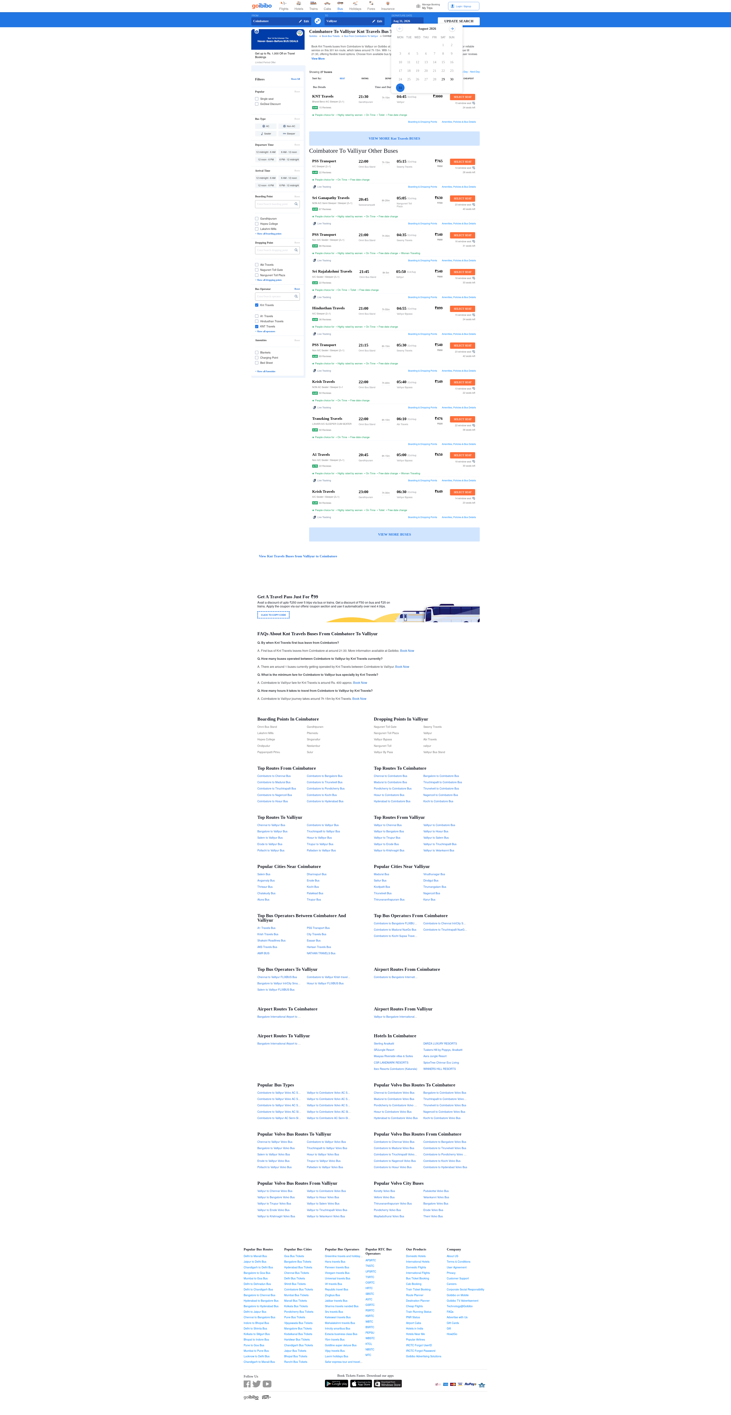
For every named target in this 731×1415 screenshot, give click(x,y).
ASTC (369, 1299)
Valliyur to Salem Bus (436, 837)
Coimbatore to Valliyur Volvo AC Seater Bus (283, 1105)
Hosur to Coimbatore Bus (389, 795)
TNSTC (370, 1266)
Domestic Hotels (416, 1256)
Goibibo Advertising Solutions (423, 1356)
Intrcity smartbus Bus (337, 1328)
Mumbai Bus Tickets (296, 1295)
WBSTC (370, 1338)
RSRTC (370, 1310)
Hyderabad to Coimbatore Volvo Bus (396, 1118)
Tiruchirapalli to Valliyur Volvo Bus (327, 1148)
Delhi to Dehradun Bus (257, 1284)
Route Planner (414, 1295)
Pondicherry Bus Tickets (298, 1311)
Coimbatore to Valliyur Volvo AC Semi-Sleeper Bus (287, 1099)
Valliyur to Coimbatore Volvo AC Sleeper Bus (333, 1111)
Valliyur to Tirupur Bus (387, 837)
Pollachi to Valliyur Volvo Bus (274, 1167)
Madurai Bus (381, 874)
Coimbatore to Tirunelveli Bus (324, 782)
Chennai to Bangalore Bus (259, 1317)
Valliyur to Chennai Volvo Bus (274, 1191)
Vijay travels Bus (335, 1351)
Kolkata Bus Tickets (296, 1306)
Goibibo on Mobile (458, 1295)
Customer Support (458, 1278)
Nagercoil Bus (431, 893)
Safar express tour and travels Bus (346, 1362)
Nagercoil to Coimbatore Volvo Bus (444, 1111)
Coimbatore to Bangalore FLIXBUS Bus (397, 923)
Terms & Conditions (458, 1261)
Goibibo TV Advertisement (462, 1300)
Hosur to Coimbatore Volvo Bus (393, 1111)
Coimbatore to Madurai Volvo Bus (394, 1148)
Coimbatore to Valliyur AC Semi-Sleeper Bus (284, 1118)
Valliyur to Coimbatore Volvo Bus (326, 1191)
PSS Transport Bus (318, 928)
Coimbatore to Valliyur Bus (323, 825)
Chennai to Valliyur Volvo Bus (274, 1142)
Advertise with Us (457, 1317)
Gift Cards (453, 1323)
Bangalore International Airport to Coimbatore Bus (287, 1016)
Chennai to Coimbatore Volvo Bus (394, 1092)
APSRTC (371, 1260)
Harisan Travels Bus (319, 947)
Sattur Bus (380, 880)
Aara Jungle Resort (435, 1056)
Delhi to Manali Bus (255, 1256)
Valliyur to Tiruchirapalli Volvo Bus (327, 1210)
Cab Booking (413, 1284)
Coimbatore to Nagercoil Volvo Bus (395, 1161)
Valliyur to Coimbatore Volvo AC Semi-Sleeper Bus (337, 1099)
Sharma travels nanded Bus (341, 1306)
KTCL (369, 1344)
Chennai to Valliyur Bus (271, 825)
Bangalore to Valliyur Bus (272, 831)
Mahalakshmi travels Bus (340, 1323)
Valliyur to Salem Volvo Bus (323, 1203)
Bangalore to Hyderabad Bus (261, 1306)
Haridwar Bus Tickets (297, 1339)
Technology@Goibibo (460, 1306)
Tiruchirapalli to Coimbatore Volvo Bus (446, 1099)
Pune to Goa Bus (254, 1345)
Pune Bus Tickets (294, 1317)
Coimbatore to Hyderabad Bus (325, 801)
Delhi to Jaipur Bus (255, 1311)
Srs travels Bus (334, 1311)
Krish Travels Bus (267, 934)
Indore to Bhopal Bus (256, 1323)
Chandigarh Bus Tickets (298, 1345)
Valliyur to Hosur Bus (435, 831)
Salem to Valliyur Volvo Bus (273, 1154)
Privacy (451, 1273)
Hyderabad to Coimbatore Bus (392, 801)
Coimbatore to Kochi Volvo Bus (441, 1161)
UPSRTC (371, 1271)
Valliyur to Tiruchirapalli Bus (439, 844)
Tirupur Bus (314, 899)
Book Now (407, 650)
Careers (451, 1284)
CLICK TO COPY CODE (273, 615)
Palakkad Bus (315, 893)
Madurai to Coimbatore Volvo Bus (394, 1099)
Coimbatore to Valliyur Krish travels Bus (330, 977)
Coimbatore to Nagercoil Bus (274, 795)
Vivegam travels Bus (337, 1273)
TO (326, 15)
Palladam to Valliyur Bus (321, 850)
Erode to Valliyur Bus (269, 844)
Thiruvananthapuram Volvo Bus (393, 1203)
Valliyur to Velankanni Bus (438, 850)
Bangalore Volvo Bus (435, 1203)
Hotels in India (414, 1328)
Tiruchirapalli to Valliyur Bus (323, 831)
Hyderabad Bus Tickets (298, 1267)
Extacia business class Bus (341, 1334)
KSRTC (370, 1316)
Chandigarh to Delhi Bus (258, 1267)
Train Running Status (418, 1311)
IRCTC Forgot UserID (419, 1345)
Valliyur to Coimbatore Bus (439, 825)
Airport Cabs (413, 1323)
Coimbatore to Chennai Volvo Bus (394, 1142)
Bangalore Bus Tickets (297, 1261)
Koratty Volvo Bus (384, 1191)
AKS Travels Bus (267, 947)
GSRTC (370, 1305)
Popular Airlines (415, 1339)
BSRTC (370, 1327)
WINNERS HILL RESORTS (439, 1069)
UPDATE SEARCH (458, 21)
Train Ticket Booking (418, 1289)
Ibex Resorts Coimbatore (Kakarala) (395, 1069)
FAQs (450, 1311)
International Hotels (417, 1261)
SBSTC (370, 1294)
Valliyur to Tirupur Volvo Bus (274, 1203)
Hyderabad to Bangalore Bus (261, 1300)
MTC (368, 1355)
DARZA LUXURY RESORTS (440, 1043)
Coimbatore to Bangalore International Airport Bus (404, 977)
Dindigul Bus (430, 880)
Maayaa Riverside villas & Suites (393, 1056)
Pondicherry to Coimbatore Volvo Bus (396, 1105)
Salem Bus (263, 874)
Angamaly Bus (266, 880)
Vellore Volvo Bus (384, 1197)
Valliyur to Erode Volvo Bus (273, 1210)
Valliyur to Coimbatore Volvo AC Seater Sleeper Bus (338, 1092)
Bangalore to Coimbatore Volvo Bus (444, 1092)
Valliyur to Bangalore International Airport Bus (401, 1016)
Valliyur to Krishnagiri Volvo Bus (276, 1216)
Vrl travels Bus (333, 1284)
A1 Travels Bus (266, 928)
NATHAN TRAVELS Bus (321, 953)
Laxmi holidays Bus (336, 1356)
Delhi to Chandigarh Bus (258, 1289)
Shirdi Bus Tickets (295, 1284)
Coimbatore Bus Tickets (298, 1289)
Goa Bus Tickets (294, 1256)
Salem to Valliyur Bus (270, 837)
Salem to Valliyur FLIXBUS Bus (275, 989)
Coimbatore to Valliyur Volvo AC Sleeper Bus (284, 1111)
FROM (255, 15)
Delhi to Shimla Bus (255, 1328)
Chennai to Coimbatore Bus (390, 776)
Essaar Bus (314, 940)
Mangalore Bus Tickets (298, 1328)
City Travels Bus (316, 934)
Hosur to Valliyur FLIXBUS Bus (325, 983)
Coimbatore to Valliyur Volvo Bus (326, 1142)
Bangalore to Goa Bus (257, 1273)
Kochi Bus (313, 887)
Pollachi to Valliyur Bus (270, 850)
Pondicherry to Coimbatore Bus (393, 788)
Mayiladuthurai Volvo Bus (389, 1216)
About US (452, 1256)
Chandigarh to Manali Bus (259, 1362)
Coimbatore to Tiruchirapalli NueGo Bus (447, 929)
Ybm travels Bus (335, 1339)
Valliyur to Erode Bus (386, 844)
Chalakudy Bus (266, 893)
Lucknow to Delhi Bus (257, 1356)
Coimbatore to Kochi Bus (322, 795)
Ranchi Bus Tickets (295, 1362)
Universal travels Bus (337, 1278)
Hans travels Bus (335, 1261)
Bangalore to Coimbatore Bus (441, 776)
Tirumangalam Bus (434, 887)
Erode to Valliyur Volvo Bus (273, 1161)
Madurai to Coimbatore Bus (390, 782)
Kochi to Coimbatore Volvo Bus (441, 1118)
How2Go (452, 1334)
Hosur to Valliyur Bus (319, 837)
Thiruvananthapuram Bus (389, 899)
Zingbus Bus (332, 1295)
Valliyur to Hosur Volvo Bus (323, 1197)
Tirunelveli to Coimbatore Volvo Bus (444, 1105)
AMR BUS (263, 953)
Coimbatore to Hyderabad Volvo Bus (445, 1167)
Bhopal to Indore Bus (256, 1339)
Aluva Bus (263, 899)
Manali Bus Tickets (295, 1300)
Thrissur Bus (265, 887)
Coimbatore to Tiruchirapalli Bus (276, 788)
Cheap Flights (414, 1306)
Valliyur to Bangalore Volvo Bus (276, 1197)
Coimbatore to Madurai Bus (273, 782)
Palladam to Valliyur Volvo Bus (325, 1167)
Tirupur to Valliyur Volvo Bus (324, 1161)
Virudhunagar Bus (434, 874)
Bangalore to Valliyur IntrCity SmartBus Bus (283, 983)
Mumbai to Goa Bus (256, 1278)
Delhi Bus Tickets (294, 1278)
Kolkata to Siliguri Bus (257, 1334)
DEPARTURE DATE (402, 15)
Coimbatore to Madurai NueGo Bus (395, 929)
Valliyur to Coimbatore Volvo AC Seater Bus (333, 1105)
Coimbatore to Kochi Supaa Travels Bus (398, 936)
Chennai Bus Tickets (296, 1273)
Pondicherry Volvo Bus (387, 1210)
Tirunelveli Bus (383, 893)
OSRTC (370, 1282)
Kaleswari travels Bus (338, 1317)
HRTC (369, 1288)
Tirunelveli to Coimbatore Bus (441, 788)
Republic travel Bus (336, 1289)
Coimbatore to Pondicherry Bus (326, 788)
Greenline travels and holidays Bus (346, 1256)
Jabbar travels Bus (336, 1300)
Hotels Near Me (415, 1334)
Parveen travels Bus (337, 1267)
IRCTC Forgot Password (420, 1351)
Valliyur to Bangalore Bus (389, 831)
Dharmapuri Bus (316, 874)
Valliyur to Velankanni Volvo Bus (326, 1216)
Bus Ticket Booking (417, 1278)
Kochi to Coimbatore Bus (438, 801)
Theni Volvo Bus (433, 1216)
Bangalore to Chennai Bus (259, 1295)
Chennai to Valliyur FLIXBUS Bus (277, 977)
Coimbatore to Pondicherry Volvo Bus (445, 1154)
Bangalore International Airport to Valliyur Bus (284, 1043)
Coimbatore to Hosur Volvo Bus (393, 1167)
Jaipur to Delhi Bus (255, 1261)
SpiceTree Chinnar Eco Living (441, 1062)
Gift (449, 1328)
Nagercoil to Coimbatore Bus (440, 795)
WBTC (369, 1321)
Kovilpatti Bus (382, 887)
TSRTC (370, 1277)
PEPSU (370, 1332)
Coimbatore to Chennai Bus (274, 776)
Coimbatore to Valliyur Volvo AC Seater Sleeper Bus (288, 1092)
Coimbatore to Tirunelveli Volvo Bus (444, 1148)
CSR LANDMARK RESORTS (391, 1062)
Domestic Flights (416, 1267)
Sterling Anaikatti (384, 1043)
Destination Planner (418, 1300)
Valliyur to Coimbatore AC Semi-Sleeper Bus (333, 1118)
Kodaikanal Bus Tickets (298, 1334)
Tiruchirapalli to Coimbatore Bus (442, 782)
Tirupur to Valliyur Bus (320, 844)
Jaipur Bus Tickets (295, 1351)
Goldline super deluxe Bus (341, 1345)
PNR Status (413, 1317)
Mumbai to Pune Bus (256, 1351)
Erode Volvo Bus (433, 1210)
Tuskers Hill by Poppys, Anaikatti (442, 1050)
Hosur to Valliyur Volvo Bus (323, 1154)
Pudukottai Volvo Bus (436, 1191)
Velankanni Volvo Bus (436, 1197)
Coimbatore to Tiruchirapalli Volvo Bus (397, 1154)
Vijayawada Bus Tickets (298, 1323)
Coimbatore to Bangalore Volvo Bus (444, 1142)
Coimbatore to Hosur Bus (272, 801)
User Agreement (457, 1267)
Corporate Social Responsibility (465, 1289)
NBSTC (370, 1349)
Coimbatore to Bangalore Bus (324, 776)
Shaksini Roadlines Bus (271, 940)
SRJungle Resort (384, 1050)
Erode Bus (313, 880)
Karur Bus (429, 899)
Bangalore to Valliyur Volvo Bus (276, 1148)
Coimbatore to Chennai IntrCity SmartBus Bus (451, 923)
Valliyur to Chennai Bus (388, 825)
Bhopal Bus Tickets (295, 1356)
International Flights (418, 1273)
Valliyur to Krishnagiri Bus (389, 850)
